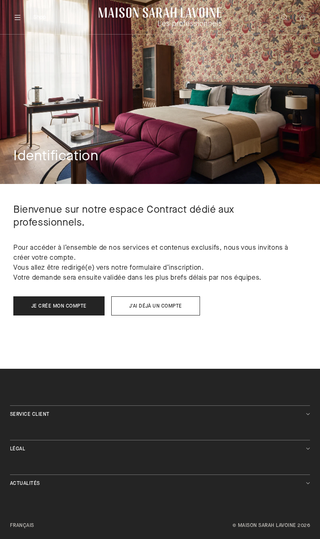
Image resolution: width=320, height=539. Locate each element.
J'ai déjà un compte (155, 306)
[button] (17, 17)
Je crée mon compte (59, 306)
